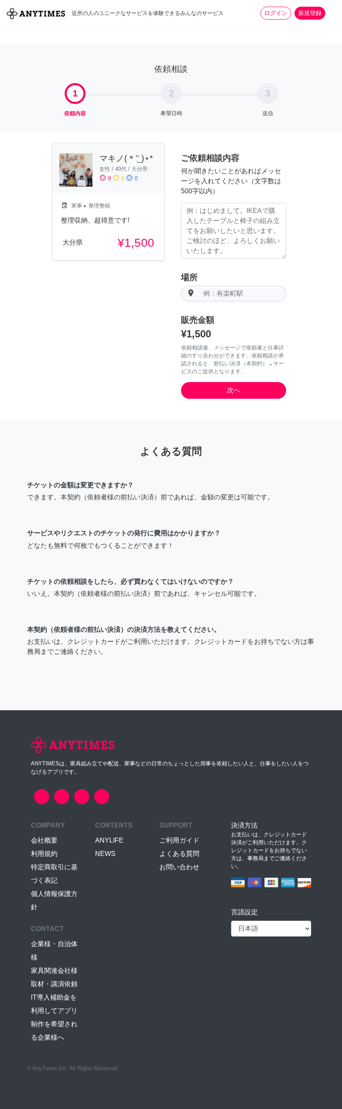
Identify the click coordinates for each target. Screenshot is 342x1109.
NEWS (105, 853)
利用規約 (44, 853)
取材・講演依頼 (54, 983)
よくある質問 (179, 853)
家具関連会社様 (54, 970)
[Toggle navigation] (330, 13)
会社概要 (44, 840)
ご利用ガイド (179, 840)
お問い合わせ (179, 867)
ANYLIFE (109, 840)
